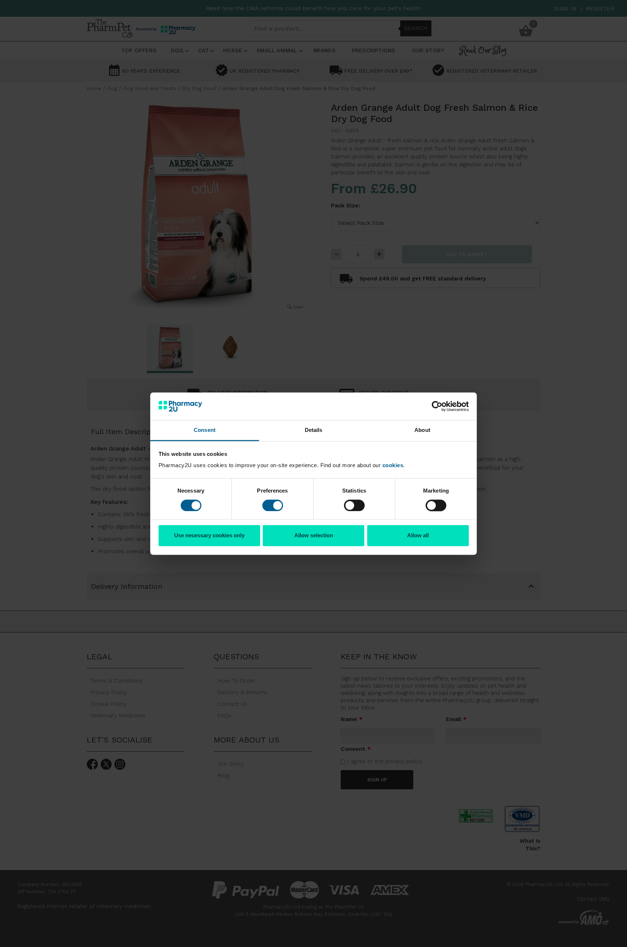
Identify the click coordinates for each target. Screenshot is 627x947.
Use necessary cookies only (209, 536)
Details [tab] (314, 430)
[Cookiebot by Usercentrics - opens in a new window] (437, 406)
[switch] (272, 505)
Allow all (418, 536)
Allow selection (313, 536)
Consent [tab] (205, 430)
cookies (392, 465)
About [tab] (422, 430)
